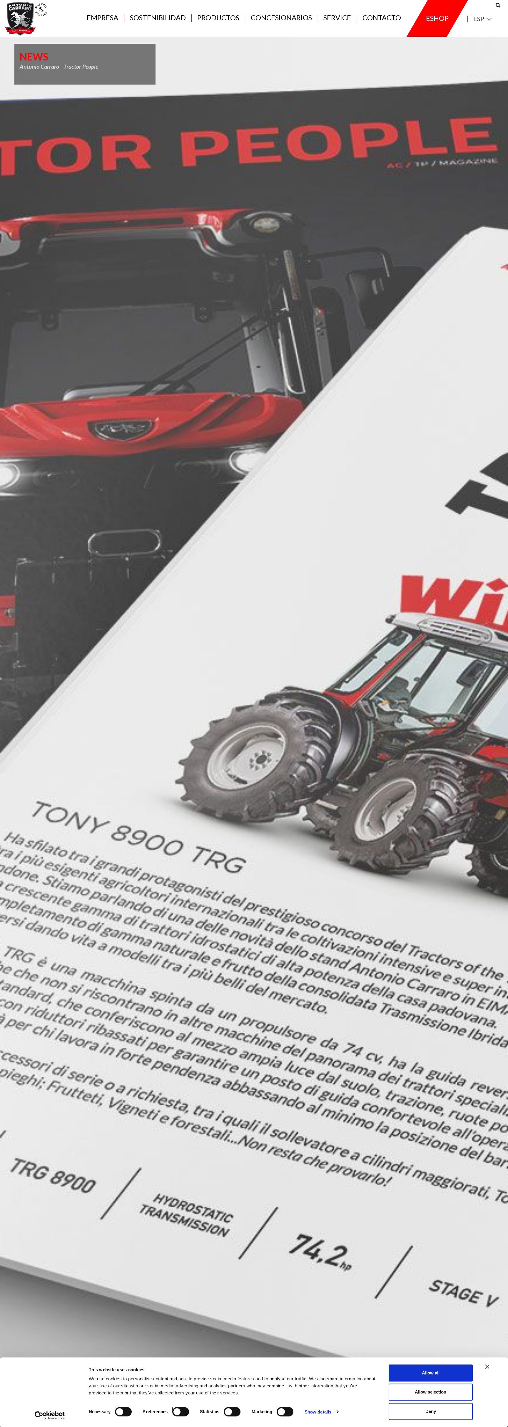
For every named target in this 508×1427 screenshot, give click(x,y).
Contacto (381, 18)
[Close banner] (487, 1366)
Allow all (431, 1372)
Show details (318, 1411)
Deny (430, 1411)
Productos (218, 18)
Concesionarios (281, 18)
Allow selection (430, 1392)
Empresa (102, 18)
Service (337, 18)
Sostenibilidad (158, 18)
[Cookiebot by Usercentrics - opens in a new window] (50, 1415)
